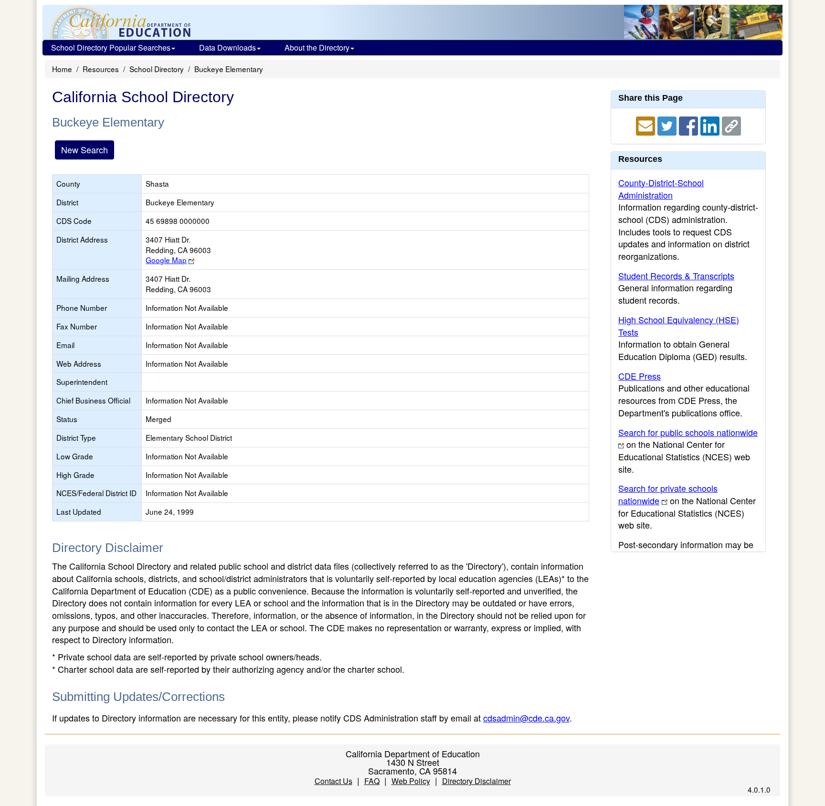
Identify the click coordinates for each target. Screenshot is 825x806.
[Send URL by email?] (646, 124)
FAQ (372, 780)
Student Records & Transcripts (676, 275)
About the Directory (317, 47)
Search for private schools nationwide (668, 494)
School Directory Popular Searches (110, 47)
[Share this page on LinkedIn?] (711, 124)
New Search (84, 149)
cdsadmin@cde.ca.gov (526, 717)
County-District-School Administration (661, 188)
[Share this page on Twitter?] (668, 124)
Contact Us (333, 780)
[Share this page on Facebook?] (689, 124)
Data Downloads (227, 47)
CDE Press (639, 376)
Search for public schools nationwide (688, 432)
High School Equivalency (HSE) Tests (678, 325)
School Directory (156, 69)
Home (62, 69)
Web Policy (410, 780)
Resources (101, 69)
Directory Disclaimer (476, 780)
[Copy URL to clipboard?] (731, 124)
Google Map (166, 260)
